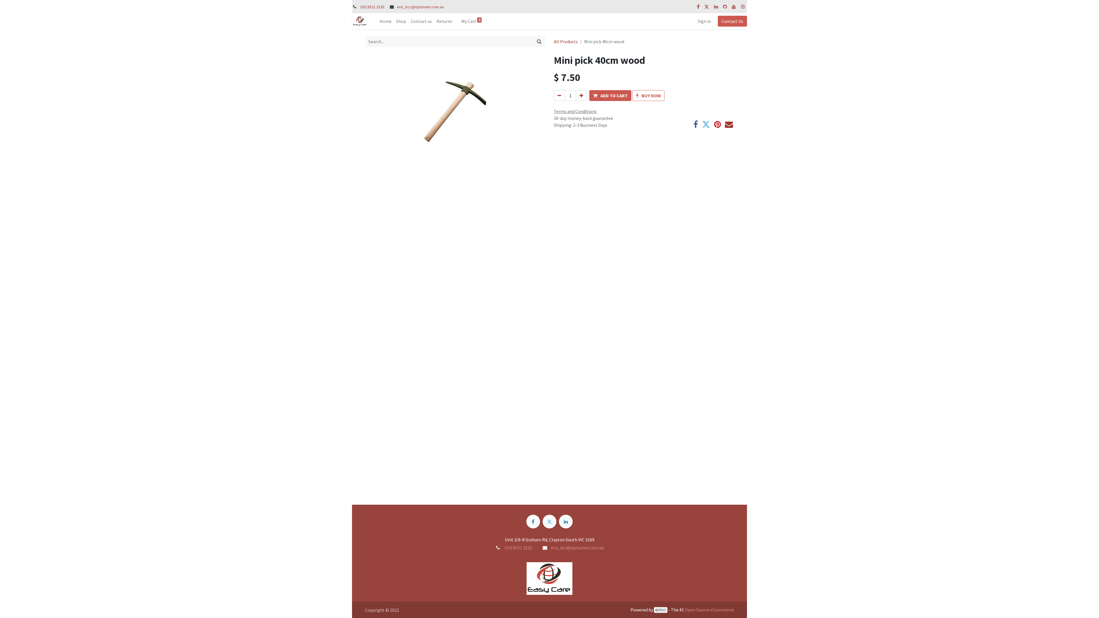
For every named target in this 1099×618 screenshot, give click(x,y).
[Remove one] (559, 95)
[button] (610, 95)
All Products (566, 41)
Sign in (704, 21)
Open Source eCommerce (709, 610)
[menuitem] (385, 21)
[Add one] (581, 95)
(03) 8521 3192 (372, 6)
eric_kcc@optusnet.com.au (420, 6)
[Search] (539, 41)
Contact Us (732, 21)
